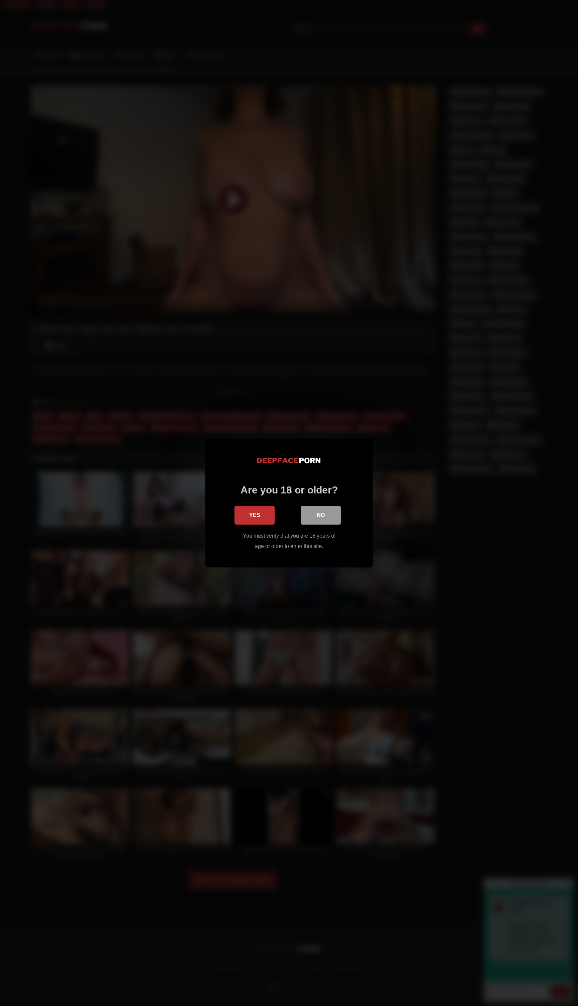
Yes (254, 515)
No (321, 515)
